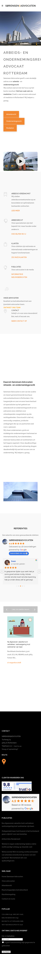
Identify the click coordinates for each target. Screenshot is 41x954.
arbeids (16, 81)
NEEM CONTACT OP (19, 321)
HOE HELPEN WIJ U (18, 234)
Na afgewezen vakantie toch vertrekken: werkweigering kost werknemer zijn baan (18, 644)
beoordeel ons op (17, 553)
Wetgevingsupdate (12, 925)
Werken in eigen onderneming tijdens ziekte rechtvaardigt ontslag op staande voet (19, 845)
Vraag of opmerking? (10, 749)
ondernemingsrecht (11, 85)
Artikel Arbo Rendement (11, 839)
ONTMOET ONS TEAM (11, 307)
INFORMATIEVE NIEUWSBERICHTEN (19, 275)
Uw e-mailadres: (8, 936)
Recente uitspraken (12, 921)
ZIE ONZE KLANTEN (19, 257)
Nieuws (18, 914)
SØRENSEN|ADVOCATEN (21, 540)
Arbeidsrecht (7, 885)
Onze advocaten (8, 881)
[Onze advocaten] (7, 289)
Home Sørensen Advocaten (12, 876)
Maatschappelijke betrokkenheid (15, 890)
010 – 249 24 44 (15, 746)
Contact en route (8, 899)
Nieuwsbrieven (10, 918)
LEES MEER (15, 211)
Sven (13, 561)
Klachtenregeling (8, 894)
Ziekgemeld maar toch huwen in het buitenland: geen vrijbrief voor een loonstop (20, 832)
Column (7, 914)
